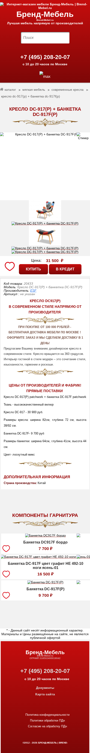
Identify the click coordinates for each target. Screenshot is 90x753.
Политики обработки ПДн (47, 720)
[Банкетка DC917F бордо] (45, 536)
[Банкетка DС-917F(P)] (45, 583)
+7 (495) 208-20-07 (45, 57)
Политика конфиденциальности (47, 714)
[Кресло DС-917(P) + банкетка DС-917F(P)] (45, 166)
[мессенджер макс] (45, 76)
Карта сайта (45, 694)
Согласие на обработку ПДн (47, 726)
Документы (45, 688)
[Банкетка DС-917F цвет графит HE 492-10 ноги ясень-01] (45, 557)
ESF (33, 290)
